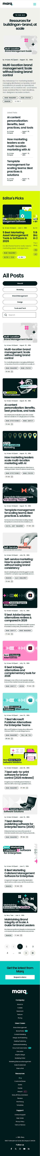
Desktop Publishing (20, 1041)
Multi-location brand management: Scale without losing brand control (17, 70)
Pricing (20, 1018)
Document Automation (20, 1048)
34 (19, 953)
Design (20, 302)
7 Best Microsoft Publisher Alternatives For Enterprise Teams (17, 722)
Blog (20, 1078)
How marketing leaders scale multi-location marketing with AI (18, 144)
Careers (19, 1008)
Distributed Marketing (20, 1044)
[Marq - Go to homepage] (16, 4)
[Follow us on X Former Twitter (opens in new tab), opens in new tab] (16, 1149)
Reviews (20, 1098)
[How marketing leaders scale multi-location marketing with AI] (20, 441)
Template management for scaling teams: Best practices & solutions (20, 168)
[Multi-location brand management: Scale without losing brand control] (20, 45)
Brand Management (10, 97)
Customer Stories (19, 1081)
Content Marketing (20, 1034)
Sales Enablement (20, 1065)
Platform (20, 1014)
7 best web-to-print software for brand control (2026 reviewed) (19, 775)
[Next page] (26, 953)
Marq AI (20, 1091)
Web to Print (20, 1068)
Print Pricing (20, 1102)
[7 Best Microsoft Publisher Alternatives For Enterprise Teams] (20, 703)
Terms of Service (20, 1125)
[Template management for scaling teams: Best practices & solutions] (20, 493)
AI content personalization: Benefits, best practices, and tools (20, 123)
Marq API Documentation (20, 1095)
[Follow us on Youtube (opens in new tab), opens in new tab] (24, 1149)
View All (20, 283)
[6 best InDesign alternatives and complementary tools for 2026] (20, 651)
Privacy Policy (20, 1121)
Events (20, 1085)
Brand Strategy (26, 97)
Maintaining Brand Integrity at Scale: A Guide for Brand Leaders (19, 922)
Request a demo (20, 977)
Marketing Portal (20, 1058)
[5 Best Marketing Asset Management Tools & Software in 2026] (17, 214)
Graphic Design (20, 1055)
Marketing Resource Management (20, 1061)
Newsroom (20, 1011)
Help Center (20, 1118)
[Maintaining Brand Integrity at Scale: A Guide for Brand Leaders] (20, 903)
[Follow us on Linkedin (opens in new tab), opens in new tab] (29, 1149)
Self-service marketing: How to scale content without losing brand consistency (18, 564)
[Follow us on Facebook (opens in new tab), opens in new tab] (11, 1149)
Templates (20, 1105)
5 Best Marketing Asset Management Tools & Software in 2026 (15, 237)
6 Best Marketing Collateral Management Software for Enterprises (19, 873)
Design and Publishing (20, 1038)
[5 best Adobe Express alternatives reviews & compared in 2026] (20, 598)
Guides (20, 1088)
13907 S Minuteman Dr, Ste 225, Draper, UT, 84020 (20, 1141)
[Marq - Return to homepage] (20, 992)
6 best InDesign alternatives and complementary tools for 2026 (19, 672)
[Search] (6, 315)
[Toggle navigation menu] (34, 4)
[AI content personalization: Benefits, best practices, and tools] (20, 388)
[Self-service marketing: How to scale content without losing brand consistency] (20, 543)
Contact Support (20, 1115)
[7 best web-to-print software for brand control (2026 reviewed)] (20, 755)
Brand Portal (20, 1031)
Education (20, 1051)
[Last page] (32, 953)
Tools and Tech (20, 308)
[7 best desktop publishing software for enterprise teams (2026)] (20, 804)
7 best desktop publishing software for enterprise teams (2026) (19, 824)
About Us (20, 1004)
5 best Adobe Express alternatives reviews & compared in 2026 (18, 617)
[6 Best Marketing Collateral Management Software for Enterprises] (20, 854)
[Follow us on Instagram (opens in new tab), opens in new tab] (20, 1149)
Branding (7, 101)
